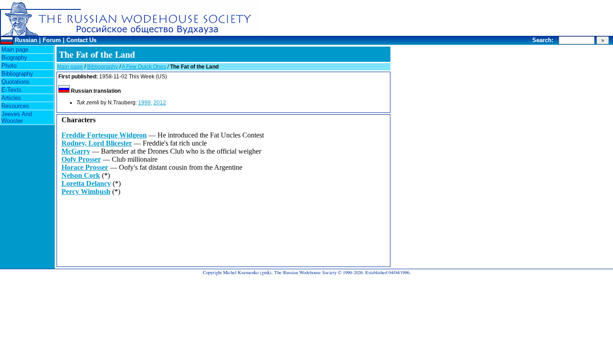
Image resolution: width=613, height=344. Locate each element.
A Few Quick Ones (144, 67)
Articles (11, 98)
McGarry (75, 151)
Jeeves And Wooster (16, 117)
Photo (9, 65)
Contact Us (81, 40)
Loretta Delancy (86, 183)
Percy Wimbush (85, 191)
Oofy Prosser (81, 159)
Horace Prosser (84, 167)
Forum (52, 40)
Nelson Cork (80, 175)
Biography (14, 57)
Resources (15, 106)
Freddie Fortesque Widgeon (104, 135)
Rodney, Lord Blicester (96, 143)
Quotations (15, 81)
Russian (26, 40)
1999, (145, 102)
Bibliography (17, 73)
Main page (14, 49)
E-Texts (11, 89)
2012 (159, 102)
